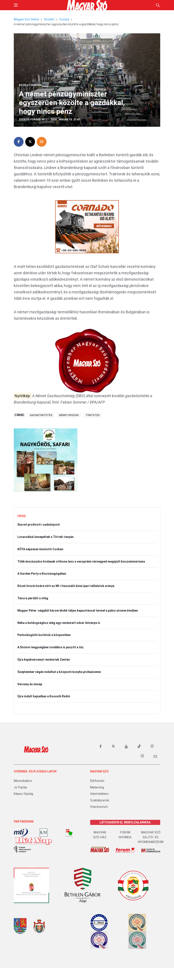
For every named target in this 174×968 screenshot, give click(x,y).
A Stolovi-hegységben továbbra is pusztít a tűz (50, 647)
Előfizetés (97, 781)
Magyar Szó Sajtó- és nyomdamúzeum (150, 837)
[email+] (155, 756)
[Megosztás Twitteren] (30, 142)
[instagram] (152, 746)
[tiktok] (139, 746)
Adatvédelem (99, 794)
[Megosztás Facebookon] (19, 142)
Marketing (97, 787)
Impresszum (99, 807)
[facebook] (100, 746)
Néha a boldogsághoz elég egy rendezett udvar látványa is (58, 623)
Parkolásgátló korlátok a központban (44, 635)
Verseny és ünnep (29, 684)
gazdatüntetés (41, 415)
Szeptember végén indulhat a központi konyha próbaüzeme (59, 672)
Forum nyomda (125, 834)
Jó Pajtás (20, 787)
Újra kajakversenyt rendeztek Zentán (43, 659)
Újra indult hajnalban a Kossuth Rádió (43, 696)
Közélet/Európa (30, 85)
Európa (64, 19)
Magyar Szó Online (26, 19)
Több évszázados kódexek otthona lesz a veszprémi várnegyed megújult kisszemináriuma (81, 561)
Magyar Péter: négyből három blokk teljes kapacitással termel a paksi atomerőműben (77, 610)
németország (69, 415)
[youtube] (126, 746)
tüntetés (93, 415)
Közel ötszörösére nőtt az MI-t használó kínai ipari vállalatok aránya (65, 586)
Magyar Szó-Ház (100, 834)
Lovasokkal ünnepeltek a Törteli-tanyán (45, 537)
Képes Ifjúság (23, 794)
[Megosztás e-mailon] (41, 142)
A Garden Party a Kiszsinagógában (41, 573)
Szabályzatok (99, 800)
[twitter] (113, 746)
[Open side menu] (16, 5)
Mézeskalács (23, 781)
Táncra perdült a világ (32, 598)
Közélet (49, 19)
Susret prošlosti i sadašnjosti (38, 524)
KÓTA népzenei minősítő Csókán (40, 549)
